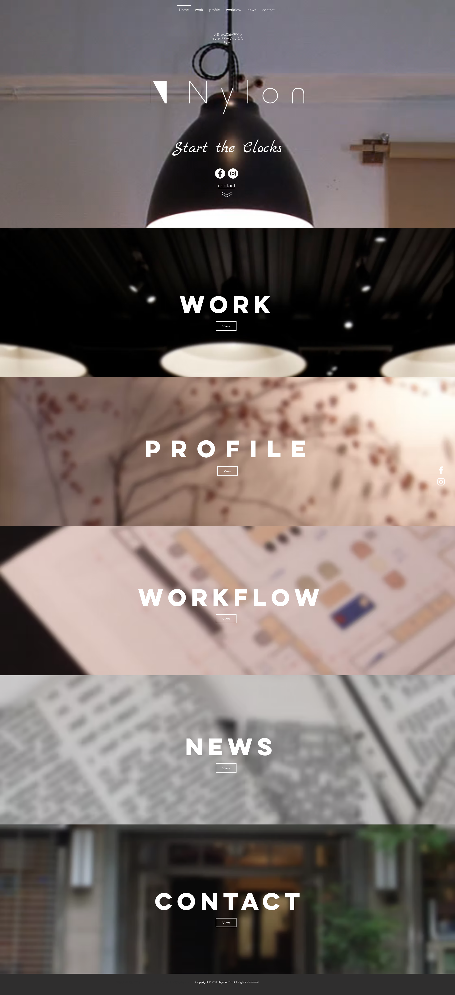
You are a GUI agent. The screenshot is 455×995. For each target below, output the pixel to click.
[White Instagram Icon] (441, 482)
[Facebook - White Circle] (220, 173)
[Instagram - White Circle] (233, 173)
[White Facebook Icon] (441, 470)
